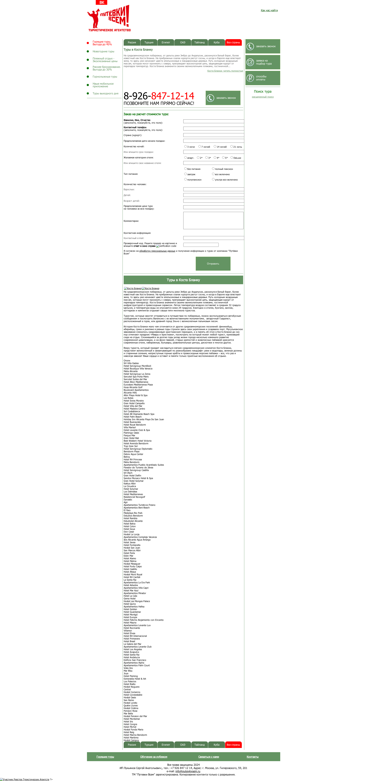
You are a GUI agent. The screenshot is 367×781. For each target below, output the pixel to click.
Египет (166, 42)
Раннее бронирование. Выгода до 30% (107, 68)
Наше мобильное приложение (103, 85)
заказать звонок (226, 97)
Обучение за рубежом (153, 756)
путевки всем (109, 18)
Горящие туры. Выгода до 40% (102, 43)
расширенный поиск (263, 96)
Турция (149, 42)
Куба (216, 42)
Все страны (233, 42)
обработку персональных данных (157, 250)
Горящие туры (105, 756)
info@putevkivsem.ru (187, 771)
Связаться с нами (208, 756)
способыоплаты (261, 78)
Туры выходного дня (105, 93)
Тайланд (199, 42)
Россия (132, 42)
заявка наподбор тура (264, 62)
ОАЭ (182, 42)
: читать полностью (225, 70)
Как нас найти (269, 10)
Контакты (253, 756)
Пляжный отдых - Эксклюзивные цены (105, 60)
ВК (102, 2)
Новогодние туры (103, 51)
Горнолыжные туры (105, 76)
